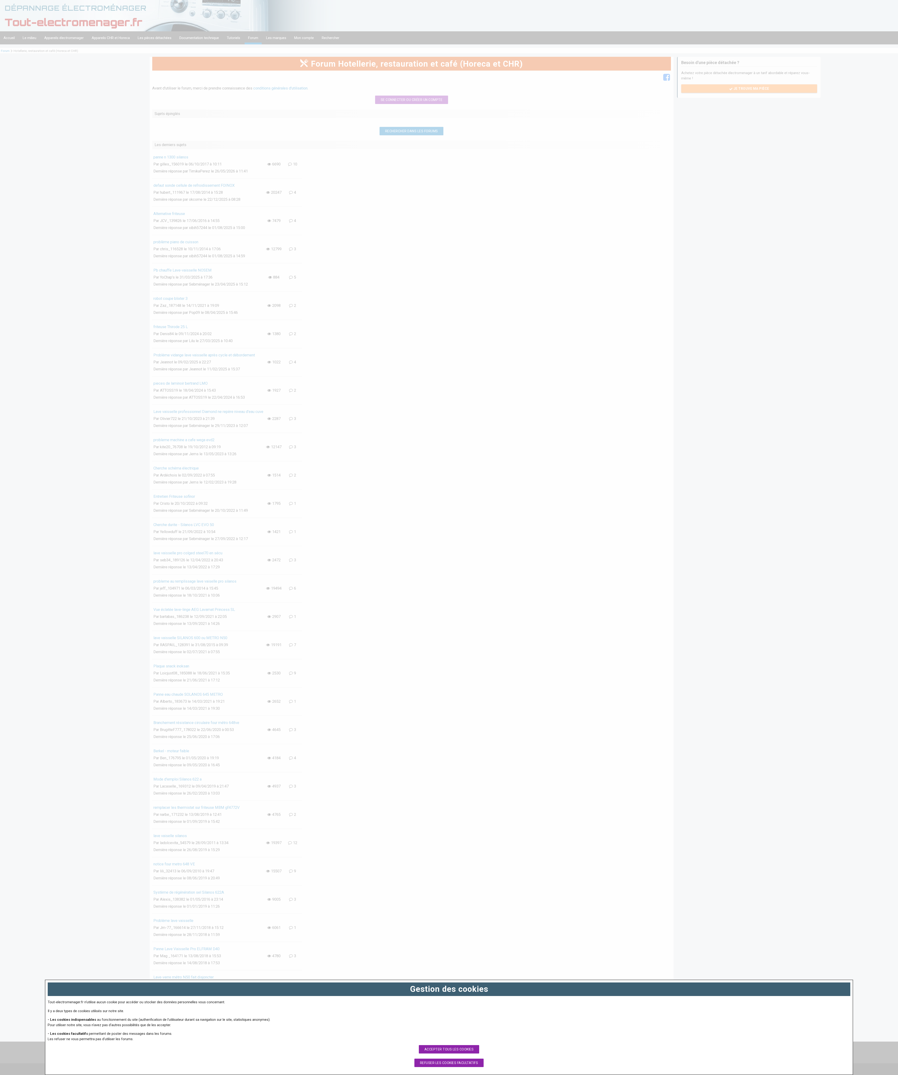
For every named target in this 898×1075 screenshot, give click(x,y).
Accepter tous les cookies (449, 1049)
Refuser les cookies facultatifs (449, 1063)
